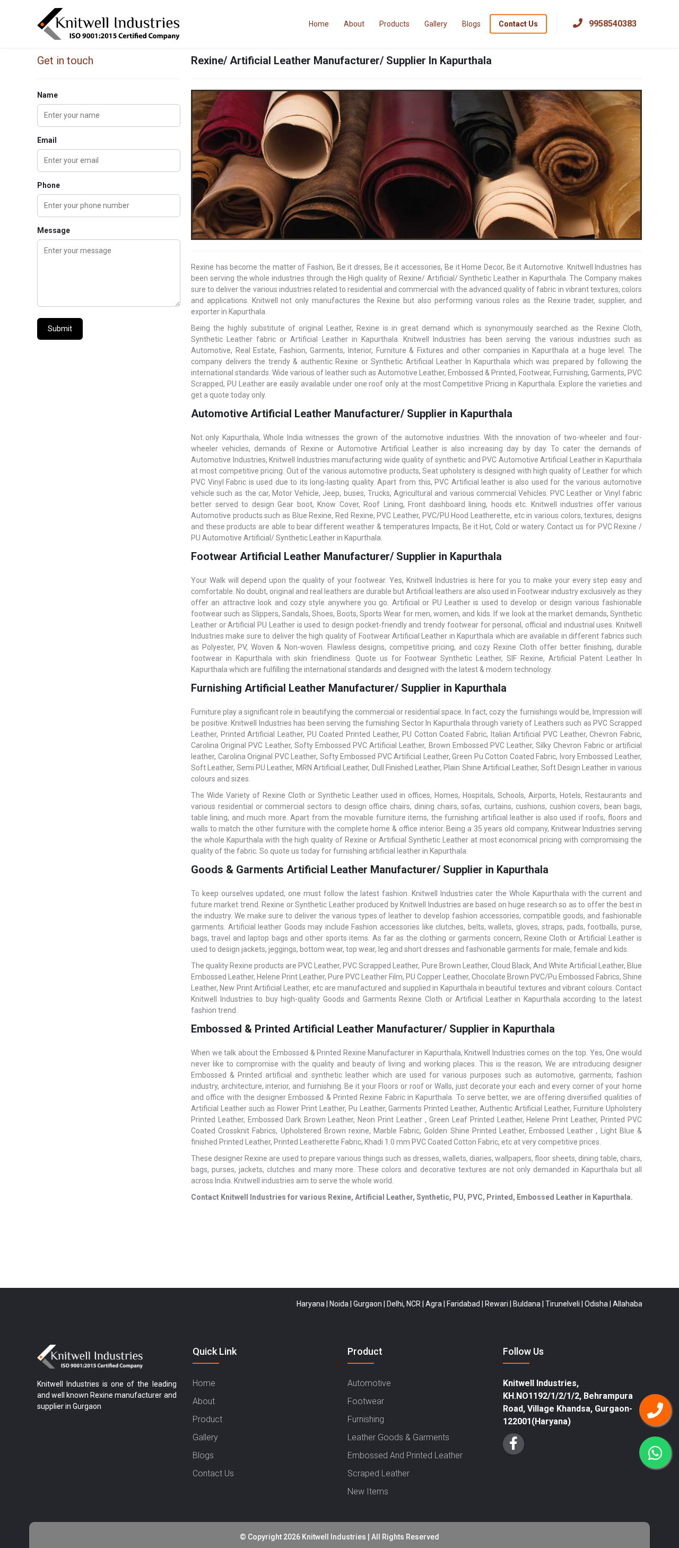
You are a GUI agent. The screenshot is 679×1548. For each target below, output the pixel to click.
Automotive (369, 1383)
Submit (60, 328)
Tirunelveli (533, 1304)
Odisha (567, 1304)
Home (319, 23)
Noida (309, 1304)
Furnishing (365, 1419)
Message (53, 230)
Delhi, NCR (374, 1304)
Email (47, 140)
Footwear (365, 1401)
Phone (48, 185)
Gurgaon (338, 1304)
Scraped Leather (378, 1473)
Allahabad (600, 1304)
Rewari (467, 1304)
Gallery (435, 23)
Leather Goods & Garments (398, 1437)
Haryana (281, 1304)
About (354, 23)
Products (394, 23)
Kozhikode (639, 1304)
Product (207, 1419)
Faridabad (434, 1304)
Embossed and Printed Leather (405, 1455)
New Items (367, 1491)
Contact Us (518, 23)
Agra (404, 1304)
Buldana (497, 1304)
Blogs (471, 23)
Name (47, 95)
